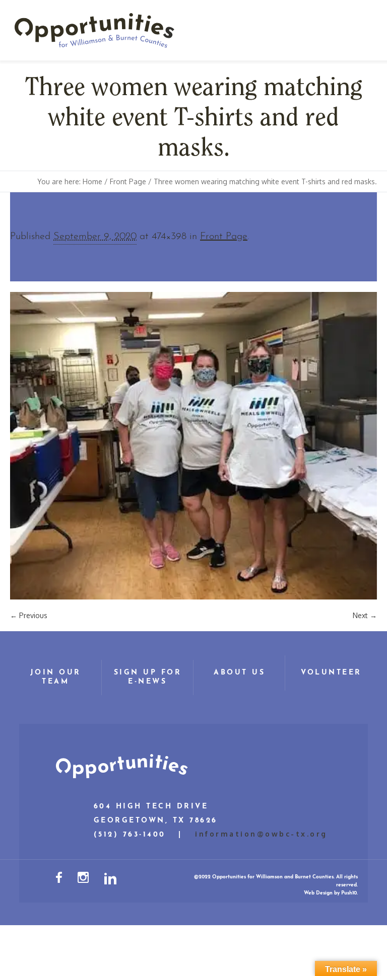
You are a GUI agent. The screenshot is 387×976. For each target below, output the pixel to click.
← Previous (28, 615)
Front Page (128, 181)
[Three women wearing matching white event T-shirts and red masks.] (193, 445)
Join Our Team (55, 677)
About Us (239, 673)
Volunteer (331, 673)
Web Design (318, 893)
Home (92, 181)
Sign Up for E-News (148, 677)
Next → (365, 615)
